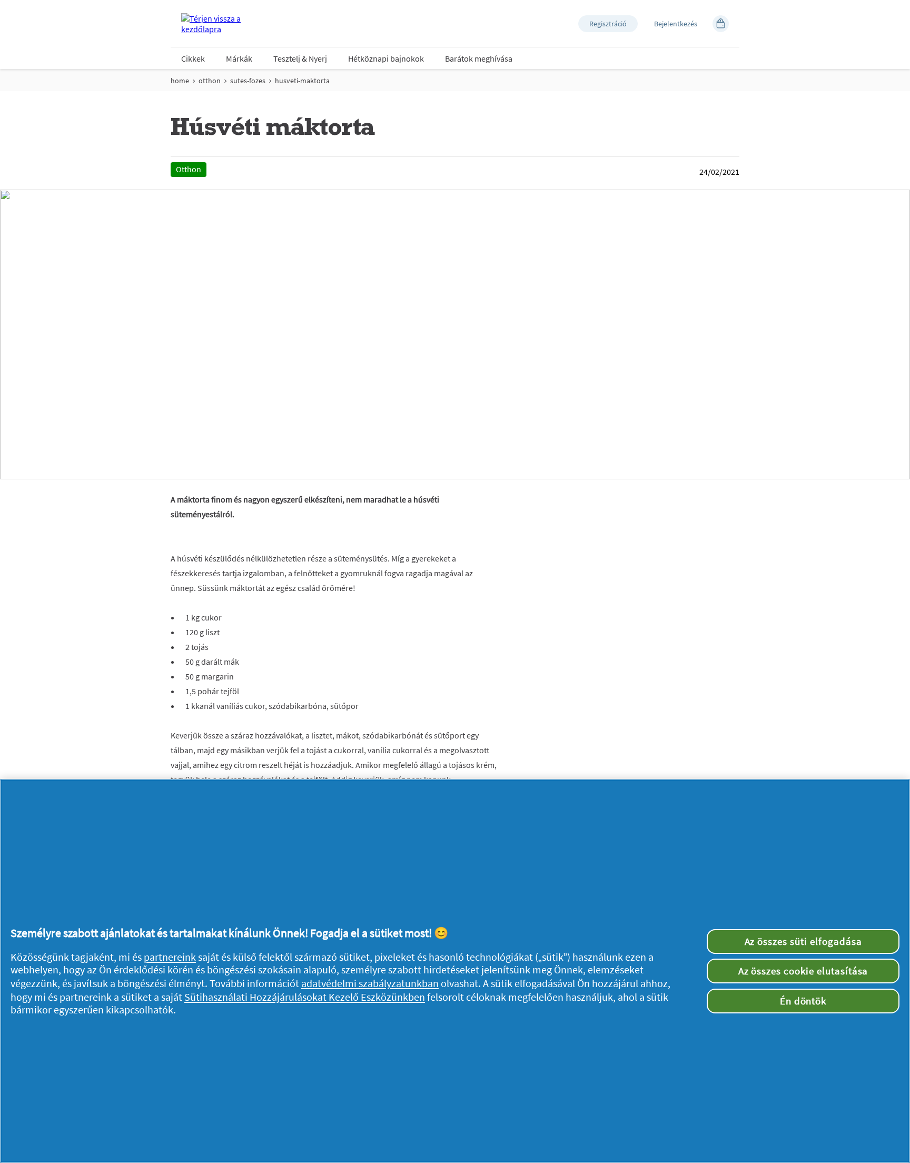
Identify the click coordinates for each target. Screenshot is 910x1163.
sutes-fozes (247, 80)
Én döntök (803, 1000)
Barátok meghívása (478, 58)
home (180, 80)
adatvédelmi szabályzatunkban (370, 983)
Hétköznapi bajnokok (386, 58)
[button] (608, 23)
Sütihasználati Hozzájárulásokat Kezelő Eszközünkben (304, 997)
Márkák (239, 58)
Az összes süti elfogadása (803, 941)
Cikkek (193, 58)
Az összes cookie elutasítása (803, 970)
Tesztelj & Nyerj (300, 58)
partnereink (170, 957)
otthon (210, 80)
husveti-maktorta (302, 80)
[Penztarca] (721, 23)
